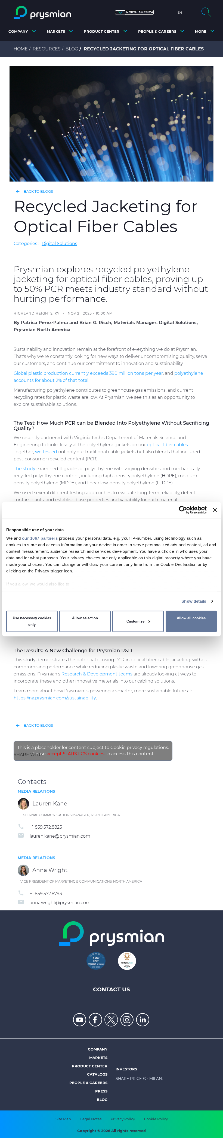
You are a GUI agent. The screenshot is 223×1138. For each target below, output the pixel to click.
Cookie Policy (156, 1119)
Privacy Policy (123, 1119)
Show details (193, 601)
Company (97, 1049)
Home (21, 49)
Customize (135, 621)
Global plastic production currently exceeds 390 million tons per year (88, 373)
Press (101, 1091)
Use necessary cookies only (32, 621)
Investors (126, 1069)
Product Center (89, 1066)
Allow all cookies (191, 618)
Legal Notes (90, 1119)
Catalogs (97, 1074)
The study (24, 468)
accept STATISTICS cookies (75, 753)
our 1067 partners (40, 538)
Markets (98, 1057)
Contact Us (111, 989)
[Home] (42, 12)
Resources (47, 49)
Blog (72, 49)
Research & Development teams (96, 674)
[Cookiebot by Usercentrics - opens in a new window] (183, 510)
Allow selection (85, 618)
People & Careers (88, 1082)
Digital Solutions (59, 243)
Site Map (63, 1119)
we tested (46, 451)
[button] (134, 12)
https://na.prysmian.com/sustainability (55, 698)
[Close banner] (215, 510)
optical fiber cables (167, 444)
